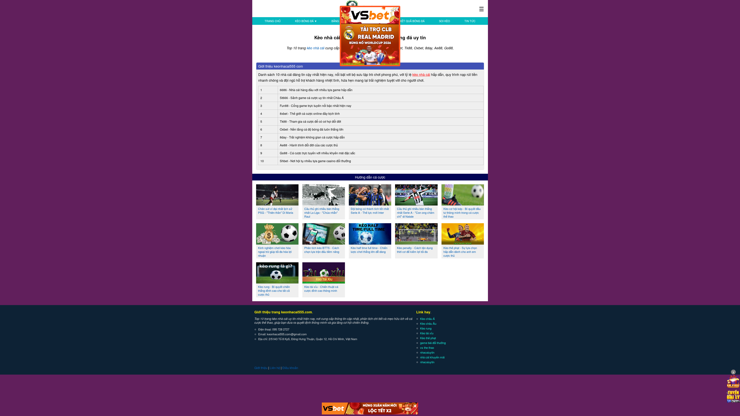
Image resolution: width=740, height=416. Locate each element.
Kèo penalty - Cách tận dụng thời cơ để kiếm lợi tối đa (415, 250)
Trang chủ (273, 21)
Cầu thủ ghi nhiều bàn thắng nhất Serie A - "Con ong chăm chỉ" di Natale (415, 212)
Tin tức (469, 21)
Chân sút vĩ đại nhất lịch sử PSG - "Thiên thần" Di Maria (275, 211)
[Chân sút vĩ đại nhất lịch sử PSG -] (277, 203)
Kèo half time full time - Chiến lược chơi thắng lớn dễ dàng (369, 250)
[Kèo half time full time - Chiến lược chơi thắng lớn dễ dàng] (370, 243)
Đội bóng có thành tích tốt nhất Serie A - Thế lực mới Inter (370, 211)
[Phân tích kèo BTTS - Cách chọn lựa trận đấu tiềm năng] (323, 243)
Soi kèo (444, 21)
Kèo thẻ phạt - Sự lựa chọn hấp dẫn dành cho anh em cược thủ (460, 251)
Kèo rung (425, 328)
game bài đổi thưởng (433, 343)
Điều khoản (290, 368)
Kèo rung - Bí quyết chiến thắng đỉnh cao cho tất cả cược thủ (274, 290)
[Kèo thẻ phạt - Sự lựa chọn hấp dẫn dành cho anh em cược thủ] (462, 243)
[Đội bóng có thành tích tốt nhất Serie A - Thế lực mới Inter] (370, 203)
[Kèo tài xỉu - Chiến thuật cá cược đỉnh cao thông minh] (323, 281)
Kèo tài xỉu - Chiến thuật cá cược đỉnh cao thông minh (321, 289)
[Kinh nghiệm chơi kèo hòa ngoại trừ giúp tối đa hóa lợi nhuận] (277, 243)
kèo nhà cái (315, 47)
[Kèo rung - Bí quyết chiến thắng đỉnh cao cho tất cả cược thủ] (277, 281)
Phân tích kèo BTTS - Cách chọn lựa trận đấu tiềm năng (321, 250)
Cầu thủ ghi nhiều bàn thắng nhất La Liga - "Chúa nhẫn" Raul (321, 212)
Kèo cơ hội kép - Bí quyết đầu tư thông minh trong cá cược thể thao (462, 212)
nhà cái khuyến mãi (432, 357)
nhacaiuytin (427, 352)
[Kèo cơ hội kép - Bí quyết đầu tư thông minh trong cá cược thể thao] (462, 203)
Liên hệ (275, 368)
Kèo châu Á (427, 319)
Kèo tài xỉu (426, 333)
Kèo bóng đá (306, 21)
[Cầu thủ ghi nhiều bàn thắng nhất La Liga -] (323, 203)
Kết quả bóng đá (412, 21)
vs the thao (427, 348)
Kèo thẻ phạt (428, 338)
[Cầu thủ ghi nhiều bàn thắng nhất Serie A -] (416, 203)
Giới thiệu (260, 368)
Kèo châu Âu (428, 323)
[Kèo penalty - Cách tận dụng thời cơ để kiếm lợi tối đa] (416, 243)
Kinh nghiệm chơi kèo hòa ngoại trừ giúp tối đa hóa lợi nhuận (275, 251)
